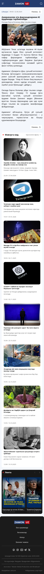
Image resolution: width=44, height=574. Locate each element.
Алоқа (22, 537)
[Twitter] (29, 549)
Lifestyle (5, 12)
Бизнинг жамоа (22, 542)
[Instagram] (18, 549)
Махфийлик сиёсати (9, 570)
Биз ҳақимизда (22, 528)
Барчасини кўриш (32, 135)
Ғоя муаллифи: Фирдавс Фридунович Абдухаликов (22, 561)
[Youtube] (22, 549)
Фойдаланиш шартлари (33, 570)
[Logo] (22, 3)
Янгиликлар (22, 532)
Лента (8, 472)
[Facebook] (14, 549)
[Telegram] (25, 549)
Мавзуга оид (11, 135)
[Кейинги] (39, 472)
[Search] (41, 3)
